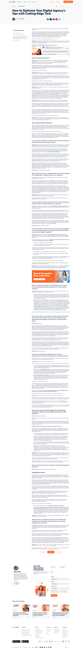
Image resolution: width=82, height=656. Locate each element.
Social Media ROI (37, 634)
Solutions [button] (24, 1)
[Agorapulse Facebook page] (36, 647)
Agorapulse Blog (64, 630)
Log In (52, 1)
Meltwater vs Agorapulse (25, 631)
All (56, 6)
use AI (63, 134)
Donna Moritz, (61, 94)
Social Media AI (37, 636)
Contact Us (48, 629)
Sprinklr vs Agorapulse (25, 634)
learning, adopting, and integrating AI (42, 545)
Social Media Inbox (38, 629)
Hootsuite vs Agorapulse (25, 630)
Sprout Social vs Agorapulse (26, 629)
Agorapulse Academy (65, 631)
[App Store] (25, 641)
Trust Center (64, 636)
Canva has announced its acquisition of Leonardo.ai (47, 61)
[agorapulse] (12, 2)
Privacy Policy (25, 647)
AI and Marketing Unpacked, (52, 400)
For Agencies (37, 635)
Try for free (58, 1)
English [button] (66, 647)
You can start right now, (51, 547)
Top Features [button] (19, 1)
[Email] (59, 19)
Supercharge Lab (38, 134)
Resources (64, 637)
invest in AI (34, 384)
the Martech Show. (55, 38)
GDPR (29, 647)
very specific (42, 301)
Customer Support (57, 630)
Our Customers (48, 630)
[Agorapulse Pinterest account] (46, 647)
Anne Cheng (57, 133)
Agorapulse (57, 265)
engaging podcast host (23, 579)
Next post (58, 552)
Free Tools (64, 629)
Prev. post (43, 552)
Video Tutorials (64, 634)
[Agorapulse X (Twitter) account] (42, 647)
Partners (47, 634)
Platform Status (56, 631)
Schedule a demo (68, 1)
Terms (20, 647)
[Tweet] (51, 19)
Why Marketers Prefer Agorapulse (27, 635)
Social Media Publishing (38, 630)
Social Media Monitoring (38, 631)
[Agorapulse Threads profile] (40, 647)
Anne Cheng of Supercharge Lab (19, 34)
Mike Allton (17, 571)
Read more (16, 580)
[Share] (48, 19)
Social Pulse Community (66, 635)
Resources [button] (33, 1)
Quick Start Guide (56, 629)
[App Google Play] (16, 641)
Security (33, 647)
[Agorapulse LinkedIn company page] (48, 647)
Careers (47, 631)
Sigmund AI (45, 159)
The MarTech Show (21, 6)
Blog (15, 6)
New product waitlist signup (39, 637)
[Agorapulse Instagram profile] (38, 647)
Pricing (29, 1)
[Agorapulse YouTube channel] (44, 647)
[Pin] (56, 19)
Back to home (51, 552)
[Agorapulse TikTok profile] (50, 647)
